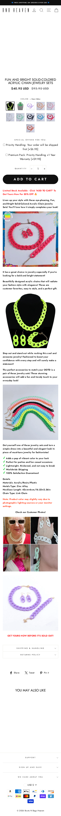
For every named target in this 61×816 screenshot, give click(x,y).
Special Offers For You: (30, 140)
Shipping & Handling (30, 648)
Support (30, 757)
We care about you (30, 777)
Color (30, 99)
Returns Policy (30, 655)
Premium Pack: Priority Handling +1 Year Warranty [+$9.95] (31, 157)
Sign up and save (30, 767)
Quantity (21, 168)
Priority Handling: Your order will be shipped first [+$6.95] (32, 147)
